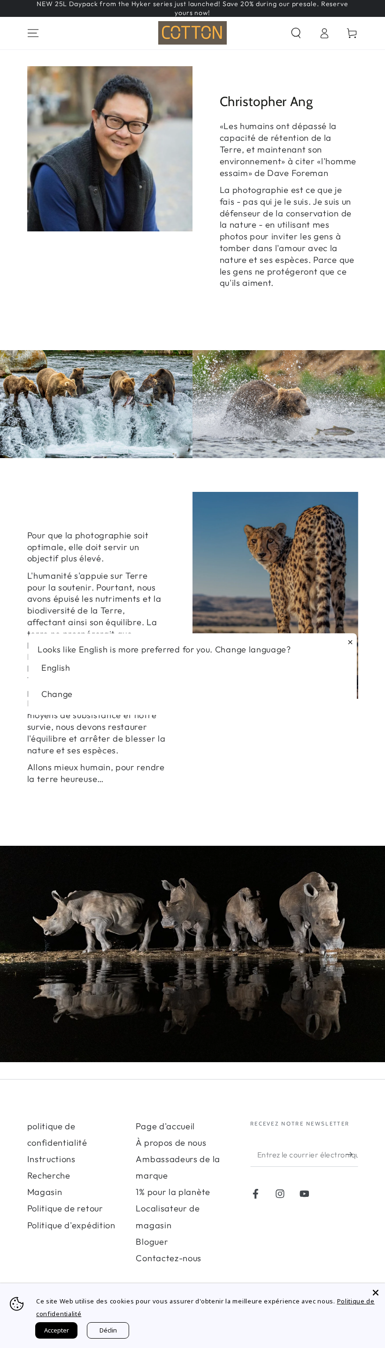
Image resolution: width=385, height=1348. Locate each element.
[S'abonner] (352, 1154)
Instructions (51, 1159)
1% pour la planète (173, 1192)
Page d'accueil (165, 1126)
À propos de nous (171, 1142)
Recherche (48, 1175)
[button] (296, 33)
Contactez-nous (168, 1258)
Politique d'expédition (71, 1225)
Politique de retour (65, 1208)
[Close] (375, 1292)
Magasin (44, 1192)
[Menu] (33, 33)
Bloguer (152, 1241)
